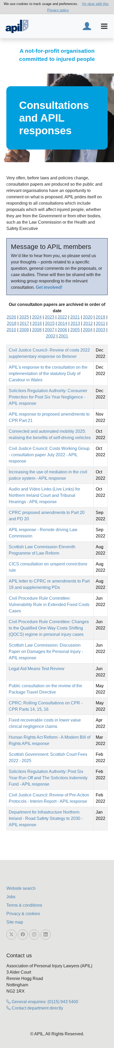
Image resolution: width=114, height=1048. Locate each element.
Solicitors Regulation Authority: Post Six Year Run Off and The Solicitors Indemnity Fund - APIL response (48, 777)
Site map (14, 922)
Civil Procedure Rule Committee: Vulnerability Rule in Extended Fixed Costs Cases (49, 604)
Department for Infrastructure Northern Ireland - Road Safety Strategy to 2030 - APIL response (46, 818)
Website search (21, 888)
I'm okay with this (95, 4)
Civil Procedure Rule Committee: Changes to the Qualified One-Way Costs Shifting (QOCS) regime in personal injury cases (49, 628)
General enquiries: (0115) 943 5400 (44, 1001)
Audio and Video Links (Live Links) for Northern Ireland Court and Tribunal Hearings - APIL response (44, 495)
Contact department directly (37, 1008)
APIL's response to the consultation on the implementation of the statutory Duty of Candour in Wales (48, 373)
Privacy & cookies (23, 913)
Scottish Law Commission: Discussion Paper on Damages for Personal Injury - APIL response (46, 651)
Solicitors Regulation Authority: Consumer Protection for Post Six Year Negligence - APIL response (48, 397)
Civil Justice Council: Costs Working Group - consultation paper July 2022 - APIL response (49, 454)
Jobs (10, 897)
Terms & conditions (24, 905)
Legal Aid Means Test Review (36, 668)
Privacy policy (58, 10)
